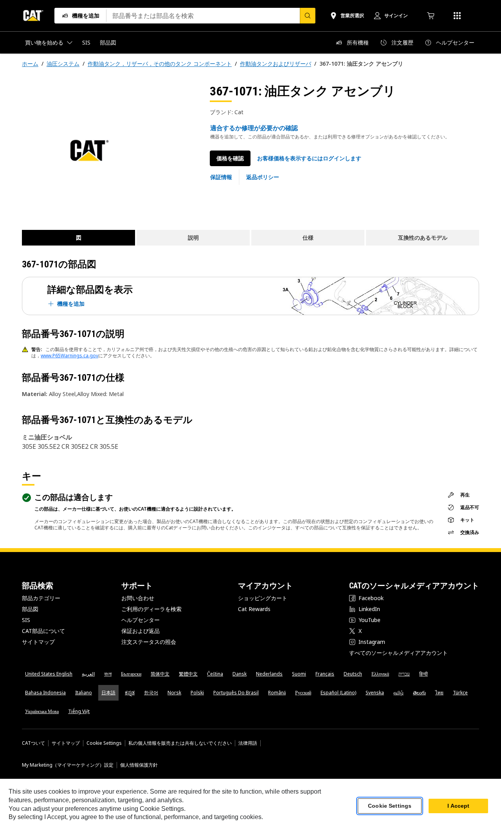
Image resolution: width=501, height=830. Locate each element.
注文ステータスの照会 (148, 641)
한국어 (151, 692)
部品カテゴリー (41, 598)
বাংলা (108, 673)
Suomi (299, 673)
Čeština (215, 673)
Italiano (83, 692)
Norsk (174, 692)
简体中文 (160, 673)
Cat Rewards (254, 609)
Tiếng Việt (79, 711)
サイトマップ (38, 641)
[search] (307, 15)
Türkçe (460, 692)
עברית (404, 673)
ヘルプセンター (140, 620)
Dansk (239, 673)
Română (277, 692)
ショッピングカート (262, 598)
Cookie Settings (104, 743)
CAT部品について (43, 631)
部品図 (30, 609)
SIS (26, 620)
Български (131, 673)
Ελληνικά (380, 673)
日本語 (108, 692)
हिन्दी (423, 673)
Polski (197, 692)
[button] (309, 158)
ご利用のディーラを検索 (151, 609)
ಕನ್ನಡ (130, 692)
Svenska (375, 692)
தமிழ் (398, 692)
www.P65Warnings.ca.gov (69, 355)
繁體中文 (188, 673)
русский (303, 692)
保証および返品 (140, 631)
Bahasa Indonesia (45, 692)
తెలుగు (419, 692)
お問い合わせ (137, 598)
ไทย (439, 692)
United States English (48, 673)
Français (324, 673)
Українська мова (42, 711)
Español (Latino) (338, 692)
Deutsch (353, 673)
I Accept (458, 806)
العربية (88, 673)
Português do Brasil (236, 692)
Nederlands (269, 673)
